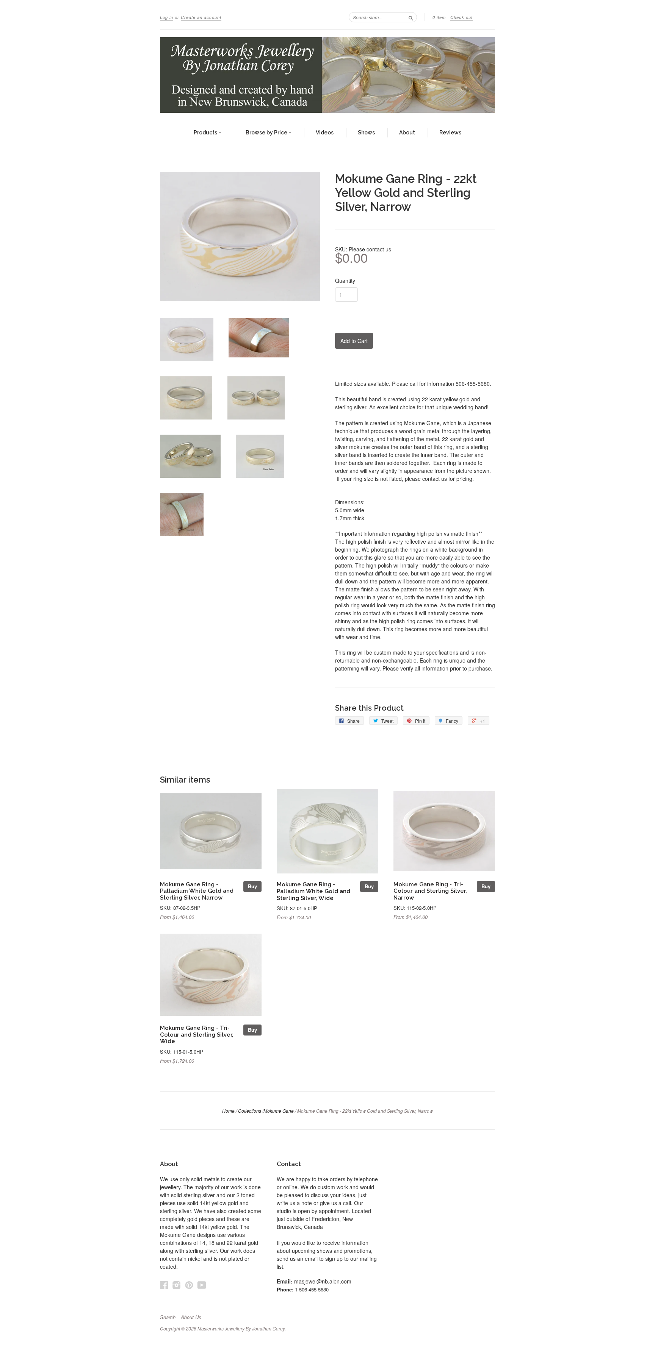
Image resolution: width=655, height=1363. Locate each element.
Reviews (450, 132)
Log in (166, 17)
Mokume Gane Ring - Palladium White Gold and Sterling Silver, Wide (313, 891)
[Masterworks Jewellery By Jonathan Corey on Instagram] (176, 1284)
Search (168, 1317)
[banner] (327, 75)
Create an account (201, 17)
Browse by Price (267, 132)
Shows (366, 132)
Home (228, 1110)
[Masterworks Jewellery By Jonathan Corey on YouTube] (201, 1284)
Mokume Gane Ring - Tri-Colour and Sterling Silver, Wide (196, 1035)
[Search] (411, 17)
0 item (439, 17)
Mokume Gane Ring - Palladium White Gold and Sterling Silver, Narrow (196, 891)
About (407, 132)
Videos (325, 132)
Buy (252, 886)
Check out (461, 17)
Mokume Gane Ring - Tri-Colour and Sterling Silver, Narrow (430, 891)
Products (206, 132)
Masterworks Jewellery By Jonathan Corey (241, 1328)
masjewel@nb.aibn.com (322, 1281)
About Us (191, 1317)
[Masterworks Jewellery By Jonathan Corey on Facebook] (164, 1284)
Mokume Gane (278, 1110)
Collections (249, 1110)
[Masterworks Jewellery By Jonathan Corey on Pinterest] (189, 1284)
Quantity (345, 280)
